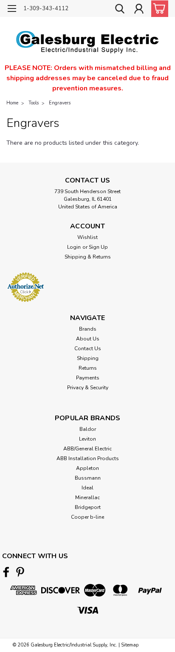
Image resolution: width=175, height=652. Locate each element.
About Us (87, 338)
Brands (87, 329)
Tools (33, 103)
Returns (88, 368)
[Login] (139, 10)
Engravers (60, 103)
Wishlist (87, 237)
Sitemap (129, 645)
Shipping (88, 358)
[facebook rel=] (6, 572)
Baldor (87, 429)
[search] (119, 10)
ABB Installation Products (87, 458)
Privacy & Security (87, 387)
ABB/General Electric (87, 448)
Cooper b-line (87, 517)
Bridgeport (88, 507)
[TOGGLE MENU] (11, 9)
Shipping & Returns (88, 256)
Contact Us (87, 348)
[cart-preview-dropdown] (158, 8)
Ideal (87, 487)
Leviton (87, 439)
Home (12, 103)
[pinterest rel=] (20, 572)
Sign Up (98, 247)
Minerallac (87, 497)
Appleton (87, 468)
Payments (87, 377)
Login (74, 247)
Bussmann (88, 478)
